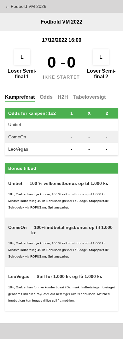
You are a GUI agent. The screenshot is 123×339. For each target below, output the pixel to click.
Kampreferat (20, 97)
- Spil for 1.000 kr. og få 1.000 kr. (68, 276)
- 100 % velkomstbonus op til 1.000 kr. (67, 183)
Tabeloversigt (89, 97)
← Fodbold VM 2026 (25, 6)
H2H (63, 97)
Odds (46, 97)
